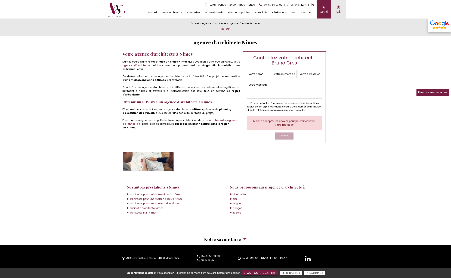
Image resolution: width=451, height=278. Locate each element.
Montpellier (239, 194)
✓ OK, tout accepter (260, 272)
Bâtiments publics (239, 12)
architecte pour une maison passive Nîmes (156, 199)
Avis (338, 11)
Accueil (152, 12)
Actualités (261, 12)
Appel (324, 11)
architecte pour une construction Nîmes (154, 203)
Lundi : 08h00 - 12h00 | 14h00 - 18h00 (264, 258)
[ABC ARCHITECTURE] (115, 9)
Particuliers (193, 12)
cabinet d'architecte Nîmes (146, 208)
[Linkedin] (312, 4)
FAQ (294, 12)
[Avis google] (439, 25)
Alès (235, 199)
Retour (225, 28)
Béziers (237, 212)
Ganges (237, 208)
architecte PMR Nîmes (143, 212)
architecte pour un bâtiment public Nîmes (155, 194)
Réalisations (279, 12)
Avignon (237, 203)
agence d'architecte (136, 65)
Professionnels (214, 12)
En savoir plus (314, 273)
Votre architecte (172, 12)
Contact (306, 12)
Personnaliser (291, 273)
